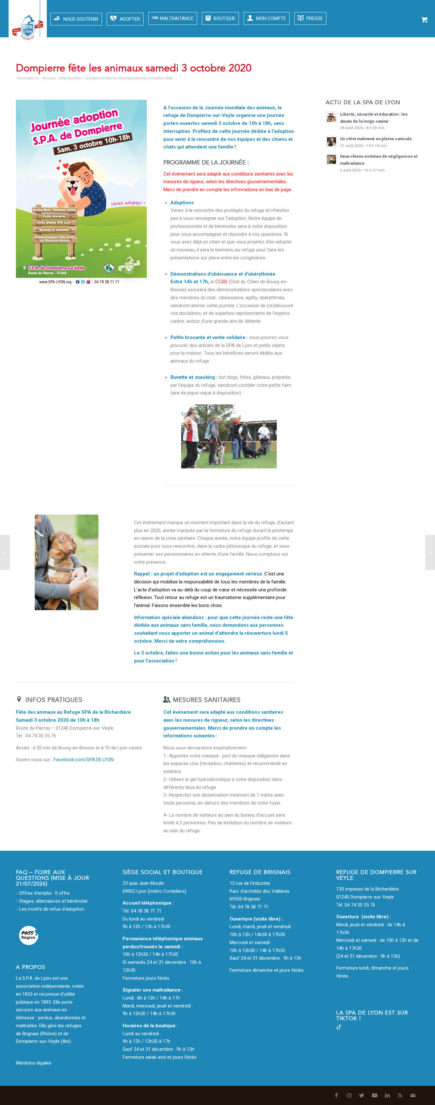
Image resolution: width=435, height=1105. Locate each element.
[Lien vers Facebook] (334, 63)
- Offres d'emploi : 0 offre (43, 893)
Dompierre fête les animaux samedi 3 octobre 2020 (134, 68)
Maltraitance (177, 18)
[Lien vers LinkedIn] (385, 63)
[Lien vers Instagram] (346, 63)
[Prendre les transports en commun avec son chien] (430, 552)
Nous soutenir (80, 19)
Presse (314, 18)
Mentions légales (33, 1063)
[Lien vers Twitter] (359, 63)
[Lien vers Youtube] (372, 63)
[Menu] (16, 18)
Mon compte (270, 18)
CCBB (221, 282)
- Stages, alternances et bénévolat (52, 901)
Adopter (130, 19)
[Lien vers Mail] (410, 63)
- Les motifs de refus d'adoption (50, 909)
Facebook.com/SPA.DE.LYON (83, 759)
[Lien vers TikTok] (338, 1028)
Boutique (223, 18)
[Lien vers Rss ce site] (397, 63)
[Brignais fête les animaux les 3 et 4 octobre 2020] (5, 552)
